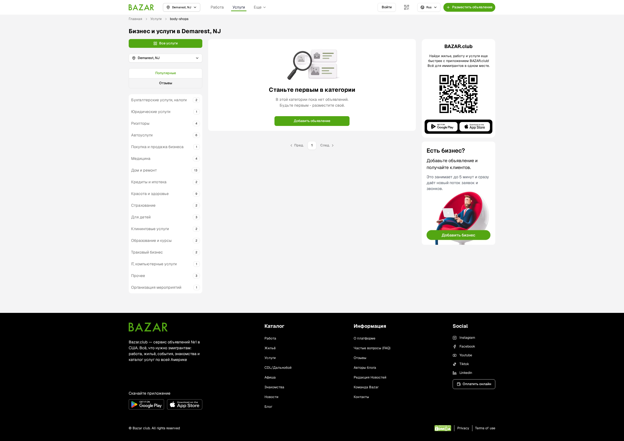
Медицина (140, 158)
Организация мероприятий (156, 287)
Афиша (270, 377)
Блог (268, 406)
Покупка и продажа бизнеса (157, 146)
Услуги (239, 7)
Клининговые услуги (150, 228)
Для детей (141, 217)
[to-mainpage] (148, 327)
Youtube (465, 355)
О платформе (364, 338)
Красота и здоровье (150, 193)
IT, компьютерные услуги (154, 264)
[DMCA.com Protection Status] (442, 428)
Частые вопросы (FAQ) (372, 348)
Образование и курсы (151, 240)
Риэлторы (140, 123)
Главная (135, 19)
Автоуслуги (142, 135)
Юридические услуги (150, 111)
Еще (258, 7)
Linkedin (465, 372)
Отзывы (165, 83)
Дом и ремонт (144, 170)
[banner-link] (458, 193)
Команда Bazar (366, 387)
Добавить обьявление (312, 121)
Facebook (467, 346)
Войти (387, 7)
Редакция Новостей (370, 377)
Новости (271, 397)
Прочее (138, 275)
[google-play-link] (146, 404)
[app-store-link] (184, 404)
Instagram (467, 337)
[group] (165, 78)
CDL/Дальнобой (278, 367)
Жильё (270, 348)
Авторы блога (365, 367)
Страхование (143, 205)
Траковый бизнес (147, 252)
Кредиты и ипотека (148, 182)
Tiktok (464, 364)
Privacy (463, 428)
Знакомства (274, 387)
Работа (217, 7)
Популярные (165, 73)
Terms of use (485, 428)
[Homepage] (141, 7)
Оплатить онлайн (477, 384)
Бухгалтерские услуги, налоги (159, 100)
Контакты (361, 397)
